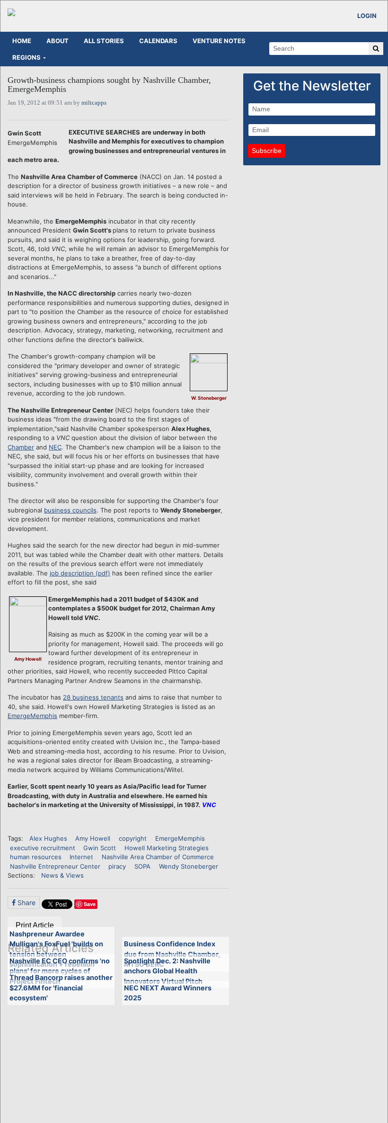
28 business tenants (93, 697)
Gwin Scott (99, 848)
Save (90, 903)
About (57, 41)
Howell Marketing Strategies (166, 848)
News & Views (62, 875)
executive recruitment (42, 848)
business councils (70, 510)
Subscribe (267, 150)
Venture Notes (219, 41)
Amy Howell (92, 838)
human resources (36, 857)
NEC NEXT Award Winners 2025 (168, 993)
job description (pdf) (80, 573)
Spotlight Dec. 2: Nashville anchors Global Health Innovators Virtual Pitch (167, 971)
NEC (55, 447)
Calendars (158, 41)
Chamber (21, 447)
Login (367, 15)
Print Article (35, 925)
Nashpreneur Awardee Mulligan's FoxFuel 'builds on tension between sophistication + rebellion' (56, 949)
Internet (81, 857)
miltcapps (93, 102)
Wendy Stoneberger (188, 866)
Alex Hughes (48, 838)
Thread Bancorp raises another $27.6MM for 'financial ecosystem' (61, 987)
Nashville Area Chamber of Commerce (158, 857)
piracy (117, 866)
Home (21, 41)
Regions (26, 57)
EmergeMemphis (32, 715)
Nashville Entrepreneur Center (55, 866)
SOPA (142, 866)
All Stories (104, 41)
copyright (133, 838)
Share (25, 902)
